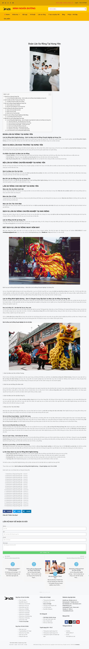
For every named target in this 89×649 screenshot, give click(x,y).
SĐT (4, 531)
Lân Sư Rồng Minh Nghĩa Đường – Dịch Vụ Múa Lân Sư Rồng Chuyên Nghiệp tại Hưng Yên (26, 98)
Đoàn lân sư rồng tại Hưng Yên (12, 96)
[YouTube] (13, 2)
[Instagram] (8, 2)
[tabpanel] (12, 571)
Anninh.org (65, 600)
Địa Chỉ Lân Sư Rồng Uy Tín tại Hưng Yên (16, 106)
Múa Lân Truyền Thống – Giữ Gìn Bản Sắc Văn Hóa (18, 127)
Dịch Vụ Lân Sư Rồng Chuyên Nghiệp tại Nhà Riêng (16, 115)
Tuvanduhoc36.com (68, 611)
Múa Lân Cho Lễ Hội (11, 111)
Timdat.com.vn (74, 602)
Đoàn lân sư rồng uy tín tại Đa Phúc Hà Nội (55, 569)
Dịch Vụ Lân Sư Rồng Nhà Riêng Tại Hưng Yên (17, 125)
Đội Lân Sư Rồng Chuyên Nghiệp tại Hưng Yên (15, 103)
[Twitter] (3, 2)
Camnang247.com (67, 607)
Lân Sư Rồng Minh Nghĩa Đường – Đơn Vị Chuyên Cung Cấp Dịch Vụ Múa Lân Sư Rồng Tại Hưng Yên (29, 120)
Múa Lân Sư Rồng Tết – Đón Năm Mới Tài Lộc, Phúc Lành (19, 121)
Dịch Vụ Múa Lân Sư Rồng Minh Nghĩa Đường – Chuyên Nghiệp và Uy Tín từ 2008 (36, 466)
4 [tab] (43, 592)
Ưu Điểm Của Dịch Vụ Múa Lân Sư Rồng (15, 101)
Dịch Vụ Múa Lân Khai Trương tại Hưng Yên (15, 100)
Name (4, 526)
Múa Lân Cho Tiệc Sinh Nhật (13, 113)
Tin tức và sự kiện (23, 621)
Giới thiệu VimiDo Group (49, 617)
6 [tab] (46, 592)
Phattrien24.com (67, 605)
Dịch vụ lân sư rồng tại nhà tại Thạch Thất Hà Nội (12, 569)
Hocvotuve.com (77, 603)
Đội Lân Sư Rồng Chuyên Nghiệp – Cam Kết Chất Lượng (19, 124)
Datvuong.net (66, 602)
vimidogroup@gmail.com (10, 232)
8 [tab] (49, 592)
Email (4, 537)
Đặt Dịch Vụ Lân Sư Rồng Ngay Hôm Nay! (14, 118)
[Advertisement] (44, 31)
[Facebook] (10, 2)
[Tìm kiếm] (85, 9)
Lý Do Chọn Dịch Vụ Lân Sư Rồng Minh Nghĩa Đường (18, 130)
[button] (64, 2)
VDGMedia (77, 644)
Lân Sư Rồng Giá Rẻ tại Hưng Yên (14, 116)
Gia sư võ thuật (83, 2)
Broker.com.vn (73, 600)
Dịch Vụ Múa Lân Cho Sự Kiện (13, 105)
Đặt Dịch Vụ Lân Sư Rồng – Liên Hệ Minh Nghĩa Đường (19, 128)
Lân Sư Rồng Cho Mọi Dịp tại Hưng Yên (14, 108)
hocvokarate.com (67, 603)
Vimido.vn (44, 232)
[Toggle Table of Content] (49, 94)
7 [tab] (48, 592)
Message (5, 543)
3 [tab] (42, 592)
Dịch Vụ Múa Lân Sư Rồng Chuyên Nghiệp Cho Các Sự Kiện (20, 123)
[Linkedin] (5, 2)
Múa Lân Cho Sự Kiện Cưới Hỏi (14, 110)
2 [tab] (41, 592)
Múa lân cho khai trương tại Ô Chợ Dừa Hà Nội (76, 569)
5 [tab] (45, 592)
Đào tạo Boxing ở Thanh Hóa (34, 577)
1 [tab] (39, 592)
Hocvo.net (76, 607)
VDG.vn (70, 609)
